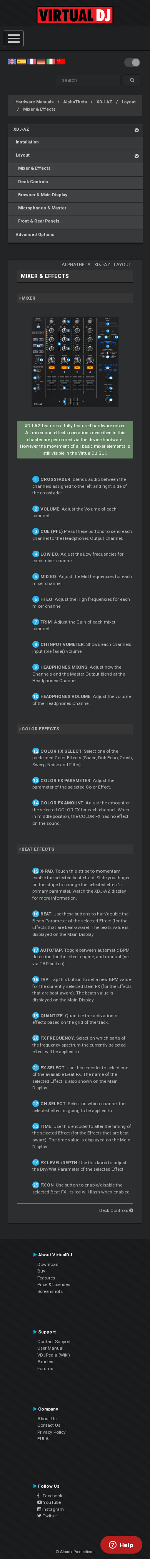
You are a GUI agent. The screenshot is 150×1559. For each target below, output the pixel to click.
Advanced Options (34, 234)
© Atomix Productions (75, 1551)
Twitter (49, 1516)
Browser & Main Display (40, 194)
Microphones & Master (39, 208)
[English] (12, 61)
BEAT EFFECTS (38, 849)
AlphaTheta (75, 101)
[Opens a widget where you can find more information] (121, 1545)
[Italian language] (51, 61)
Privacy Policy (51, 1432)
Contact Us (48, 1425)
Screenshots (50, 1291)
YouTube (51, 1502)
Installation (26, 142)
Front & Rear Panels (36, 221)
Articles (45, 1361)
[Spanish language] (21, 61)
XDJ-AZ (104, 101)
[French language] (31, 61)
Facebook (50, 1495)
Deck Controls (30, 181)
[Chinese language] (61, 61)
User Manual (50, 1348)
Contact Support (54, 1341)
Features (46, 1278)
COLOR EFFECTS (40, 728)
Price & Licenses (53, 1284)
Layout (129, 101)
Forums (45, 1368)
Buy (41, 1271)
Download (47, 1264)
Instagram (52, 1509)
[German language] (41, 61)
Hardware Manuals (34, 101)
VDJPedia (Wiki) (53, 1355)
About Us (47, 1418)
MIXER (28, 298)
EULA (43, 1438)
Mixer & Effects (39, 109)
